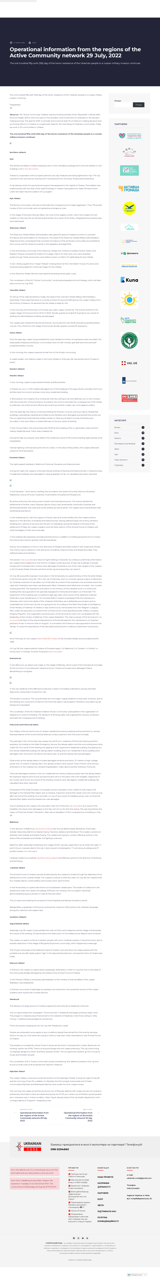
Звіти (116, 449)
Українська (136, 1275)
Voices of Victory (78, 1211)
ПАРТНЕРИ (103, 1193)
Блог (34, 42)
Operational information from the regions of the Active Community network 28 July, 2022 (34, 1115)
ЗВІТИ (101, 1205)
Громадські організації (124, 443)
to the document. (30, 169)
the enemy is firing (43, 829)
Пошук (117, 101)
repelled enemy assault (47, 858)
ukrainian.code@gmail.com (139, 1178)
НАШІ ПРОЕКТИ (105, 1177)
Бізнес (117, 427)
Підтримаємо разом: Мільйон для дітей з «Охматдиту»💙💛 (79, 1204)
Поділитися (15, 105)
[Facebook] (74, 1238)
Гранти (117, 438)
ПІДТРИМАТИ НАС (107, 1211)
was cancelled (75, 806)
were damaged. (30, 851)
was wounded (27, 560)
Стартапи (118, 465)
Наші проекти (120, 460)
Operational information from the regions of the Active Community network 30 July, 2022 (78, 1115)
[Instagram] (78, 1238)
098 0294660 (60, 1149)
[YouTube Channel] (83, 1238)
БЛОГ (100, 1199)
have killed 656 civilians (48, 639)
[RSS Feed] (87, 1238)
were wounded (55, 652)
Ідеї (116, 454)
